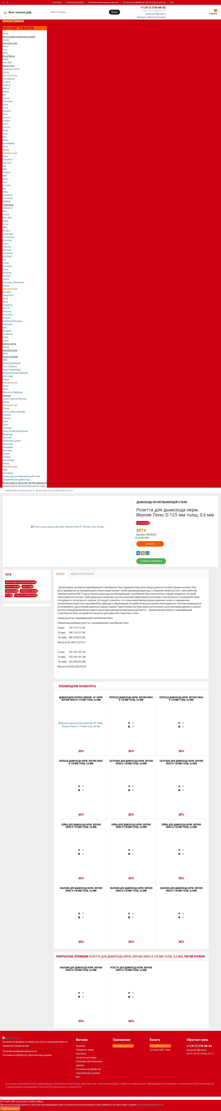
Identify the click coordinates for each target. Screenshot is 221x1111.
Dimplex (6, 318)
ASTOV (6, 308)
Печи (5, 146)
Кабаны (6, 415)
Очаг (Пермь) (9, 366)
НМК (4, 175)
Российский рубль (160, 1046)
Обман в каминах (151, 561)
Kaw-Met (7, 62)
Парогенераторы (11, 369)
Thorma (6, 247)
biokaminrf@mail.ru (155, 14)
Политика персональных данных (103, 2)
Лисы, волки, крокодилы (15, 431)
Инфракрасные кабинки (15, 373)
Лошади (6, 428)
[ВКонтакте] (138, 553)
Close (5, 33)
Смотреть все (9, 75)
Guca (5, 156)
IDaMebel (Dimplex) (12, 321)
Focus (5, 108)
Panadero (7, 159)
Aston (5, 179)
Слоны (5, 453)
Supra (5, 243)
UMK (4, 470)
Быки (5, 421)
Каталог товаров (13, 21)
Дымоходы (8, 460)
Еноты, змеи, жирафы (13, 411)
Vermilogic (7, 473)
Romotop (7, 240)
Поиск (114, 12)
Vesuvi (5, 279)
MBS (4, 227)
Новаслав (7, 234)
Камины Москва (13, 490)
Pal (4, 259)
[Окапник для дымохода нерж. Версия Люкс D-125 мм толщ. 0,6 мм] (131, 915)
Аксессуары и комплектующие (20, 582)
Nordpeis (6, 272)
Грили (5, 386)
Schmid (6, 127)
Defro (5, 124)
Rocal (5, 130)
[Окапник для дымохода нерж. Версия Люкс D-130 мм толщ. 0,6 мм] (181, 915)
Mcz (4, 137)
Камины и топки (10, 69)
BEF (4, 95)
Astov (5, 46)
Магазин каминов (123, 1046)
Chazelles (7, 314)
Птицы (5, 408)
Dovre (5, 269)
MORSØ (6, 201)
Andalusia (7, 334)
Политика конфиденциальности (19, 1051)
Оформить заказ (85, 1049)
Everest (6, 117)
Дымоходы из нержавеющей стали (21, 476)
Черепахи (7, 444)
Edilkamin (7, 208)
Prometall (7, 198)
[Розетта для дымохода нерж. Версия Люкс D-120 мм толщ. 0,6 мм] (131, 994)
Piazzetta (7, 101)
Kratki (5, 59)
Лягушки (7, 437)
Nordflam (7, 256)
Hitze (5, 114)
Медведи (7, 434)
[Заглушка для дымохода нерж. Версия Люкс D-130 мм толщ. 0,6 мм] (181, 788)
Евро (167, 1049)
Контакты (57, 2)
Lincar (5, 224)
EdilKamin (7, 324)
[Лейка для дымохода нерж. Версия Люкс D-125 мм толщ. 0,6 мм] (81, 852)
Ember (5, 263)
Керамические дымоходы (16, 479)
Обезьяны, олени (11, 440)
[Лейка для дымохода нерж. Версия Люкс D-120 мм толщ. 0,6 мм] (131, 852)
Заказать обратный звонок (151, 17)
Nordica (6, 230)
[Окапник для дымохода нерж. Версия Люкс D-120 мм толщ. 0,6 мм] (81, 915)
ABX (4, 169)
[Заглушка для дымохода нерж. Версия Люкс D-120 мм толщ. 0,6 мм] (131, 788)
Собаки (6, 457)
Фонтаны (7, 450)
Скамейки (7, 447)
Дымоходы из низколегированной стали (24, 486)
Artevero (6, 311)
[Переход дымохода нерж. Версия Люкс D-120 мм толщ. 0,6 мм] (131, 724)
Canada (6, 276)
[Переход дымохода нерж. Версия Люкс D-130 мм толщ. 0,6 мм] (81, 788)
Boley (5, 104)
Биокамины (8, 78)
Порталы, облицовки (13, 282)
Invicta (5, 214)
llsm (172, 2)
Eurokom (7, 266)
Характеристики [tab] (82, 574)
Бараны (6, 418)
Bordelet (6, 292)
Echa (4, 133)
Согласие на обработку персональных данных (144, 2)
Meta (5, 53)
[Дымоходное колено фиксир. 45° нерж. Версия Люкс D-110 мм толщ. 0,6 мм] (81, 724)
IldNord (6, 88)
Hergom (6, 111)
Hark (4, 211)
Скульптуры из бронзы (14, 398)
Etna (4, 49)
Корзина (80, 1046)
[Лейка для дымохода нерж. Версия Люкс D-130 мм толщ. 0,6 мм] (181, 852)
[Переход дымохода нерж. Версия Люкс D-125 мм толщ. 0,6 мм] (181, 724)
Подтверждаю (10, 1108)
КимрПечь (7, 295)
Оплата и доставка (75, 2)
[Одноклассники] (143, 553)
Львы (5, 424)
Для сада (7, 376)
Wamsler (6, 250)
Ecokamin (7, 195)
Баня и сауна (12, 586)
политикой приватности (149, 1104)
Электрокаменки (11, 363)
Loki (4, 166)
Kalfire (5, 91)
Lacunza (6, 162)
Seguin (6, 98)
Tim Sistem (8, 237)
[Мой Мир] (147, 553)
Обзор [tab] (60, 574)
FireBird (6, 82)
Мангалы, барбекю (12, 392)
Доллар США (157, 1049)
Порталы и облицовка (25, 595)
